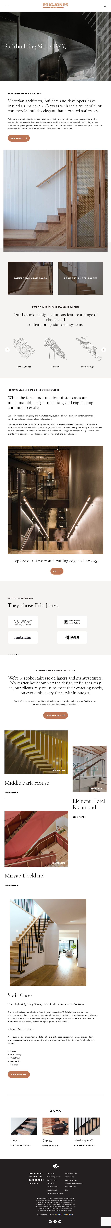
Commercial (36, 1173)
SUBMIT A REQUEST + (85, 1146)
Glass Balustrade (52, 1190)
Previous (7, 349)
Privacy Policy (48, 1214)
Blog (66, 1190)
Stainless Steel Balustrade (73, 1183)
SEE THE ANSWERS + (21, 1146)
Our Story (16, 138)
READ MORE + (11, 792)
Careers (33, 1183)
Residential (35, 1177)
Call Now (16, 1075)
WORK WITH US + (51, 1146)
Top (100, 1212)
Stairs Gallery (51, 1173)
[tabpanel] (31, 630)
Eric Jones (12, 1012)
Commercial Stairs (71, 1180)
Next (103, 349)
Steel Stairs (50, 1183)
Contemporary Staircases (55, 1193)
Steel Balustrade (52, 1187)
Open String (15, 1054)
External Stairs (51, 1180)
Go (54, 571)
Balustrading (69, 1177)
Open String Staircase (54, 1177)
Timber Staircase (70, 1187)
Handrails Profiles (71, 1173)
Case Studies (53, 715)
